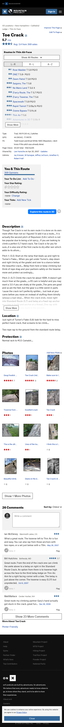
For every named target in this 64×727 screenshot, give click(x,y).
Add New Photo (53, 352)
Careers (6, 703)
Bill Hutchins (10, 558)
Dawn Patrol (19, 79)
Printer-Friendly (10, 626)
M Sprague (29, 155)
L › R (13, 64)
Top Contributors (10, 664)
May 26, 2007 (53, 545)
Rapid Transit (19, 106)
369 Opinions (11, 172)
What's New (8, 659)
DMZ (15, 74)
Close (32, 718)
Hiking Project (39, 650)
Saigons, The (19, 83)
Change (16, 195)
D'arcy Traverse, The (23, 97)
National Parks (39, 664)
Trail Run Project (40, 655)
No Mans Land (20, 87)
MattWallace (10, 596)
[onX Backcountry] (11, 3)
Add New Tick (24, 200)
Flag (58, 551)
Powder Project (39, 659)
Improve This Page (52, 27)
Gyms (5, 650)
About (5, 642)
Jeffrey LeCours (41, 155)
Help (5, 646)
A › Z (50, 64)
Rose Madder (19, 69)
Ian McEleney (11, 534)
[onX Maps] (9, 680)
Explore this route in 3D (42, 211)
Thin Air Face (15, 29)
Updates (43, 151)
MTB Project (38, 646)
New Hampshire (22, 25)
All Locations (7, 25)
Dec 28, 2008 (45, 604)
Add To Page (54, 32)
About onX (7, 699)
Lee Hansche (19, 151)
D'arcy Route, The (21, 92)
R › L (31, 64)
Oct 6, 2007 (23, 583)
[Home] (15, 11)
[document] (32, 714)
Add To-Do (28, 178)
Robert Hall (19, 158)
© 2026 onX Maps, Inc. (24, 723)
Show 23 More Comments (32, 616)
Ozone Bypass (20, 110)
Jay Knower (19, 155)
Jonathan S (53, 155)
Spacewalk (18, 101)
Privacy (46, 723)
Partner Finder (9, 655)
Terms (38, 723)
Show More (12, 124)
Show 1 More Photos (17, 496)
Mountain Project (40, 642)
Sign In (51, 11)
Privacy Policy (22, 712)
